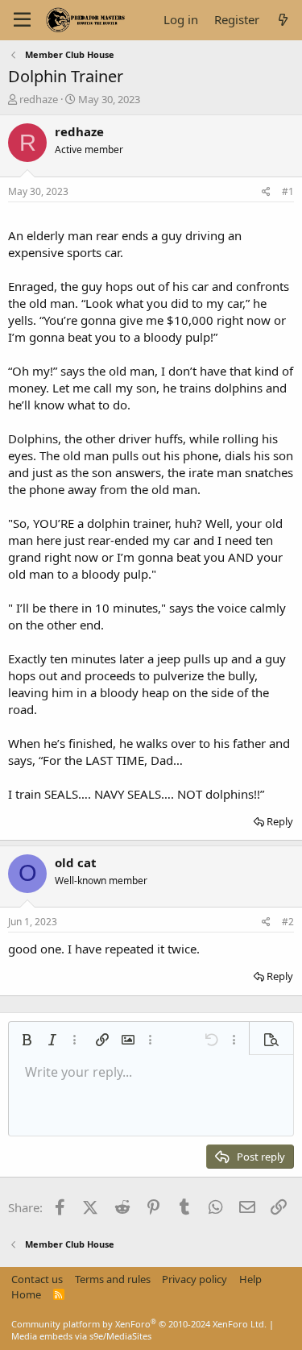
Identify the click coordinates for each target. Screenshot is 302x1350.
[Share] (266, 192)
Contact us (37, 1279)
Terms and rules (113, 1279)
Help (250, 1279)
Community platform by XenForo (139, 1324)
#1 (288, 191)
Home (26, 1294)
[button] (26, 1040)
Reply (280, 821)
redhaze (38, 99)
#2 (288, 921)
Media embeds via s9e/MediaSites (81, 1336)
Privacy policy (194, 1279)
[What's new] (283, 20)
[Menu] (22, 20)
